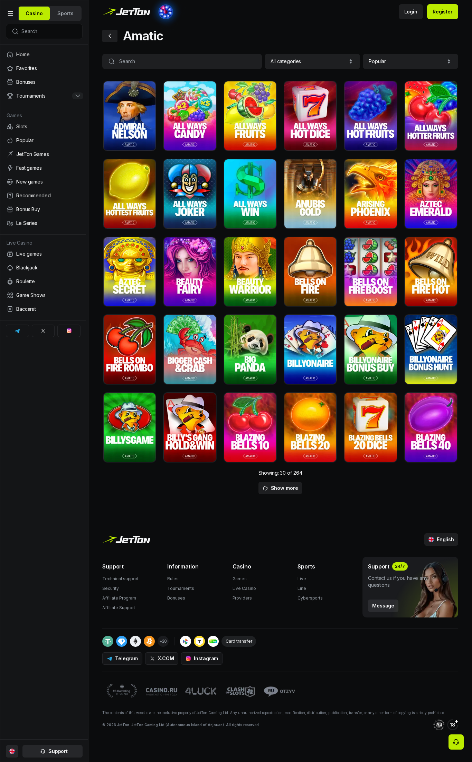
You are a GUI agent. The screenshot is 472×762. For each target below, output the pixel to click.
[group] (34, 13)
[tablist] (50, 13)
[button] (312, 61)
